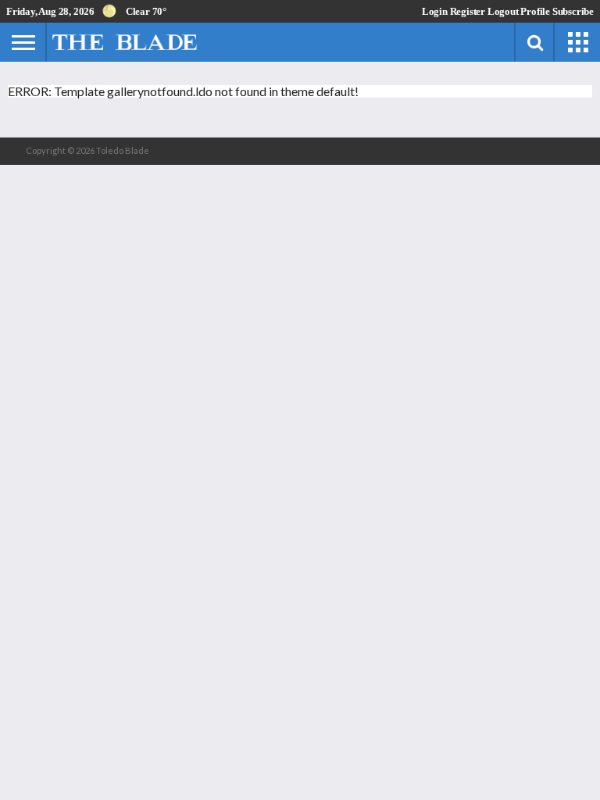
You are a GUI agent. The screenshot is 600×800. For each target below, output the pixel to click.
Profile (535, 11)
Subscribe (573, 11)
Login (435, 11)
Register (467, 11)
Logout (503, 11)
